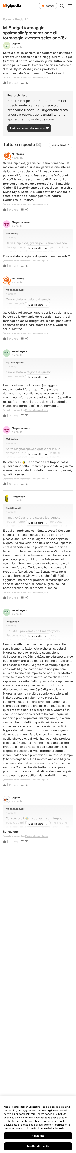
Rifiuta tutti (38, 1135)
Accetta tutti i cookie (38, 1146)
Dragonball (18, 496)
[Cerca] (62, 6)
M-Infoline (18, 154)
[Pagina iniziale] (12, 6)
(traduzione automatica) (14, 77)
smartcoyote (19, 351)
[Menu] (70, 5)
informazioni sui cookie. (51, 1128)
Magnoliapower (21, 222)
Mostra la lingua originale (36, 77)
